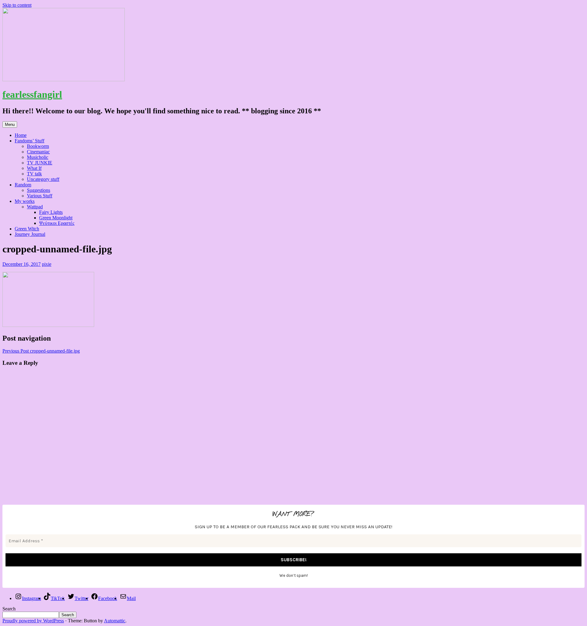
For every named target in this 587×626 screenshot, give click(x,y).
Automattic (114, 620)
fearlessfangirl (32, 94)
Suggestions (38, 190)
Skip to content (16, 5)
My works (25, 201)
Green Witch (27, 228)
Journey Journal (30, 234)
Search (9, 608)
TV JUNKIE (39, 162)
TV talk (34, 173)
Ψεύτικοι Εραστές (56, 223)
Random (23, 184)
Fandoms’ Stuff (29, 140)
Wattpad (35, 206)
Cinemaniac (38, 151)
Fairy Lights (51, 212)
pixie (46, 264)
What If (34, 168)
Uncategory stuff (43, 179)
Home (21, 135)
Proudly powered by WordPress (33, 620)
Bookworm (38, 146)
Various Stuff (39, 195)
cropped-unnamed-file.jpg (41, 350)
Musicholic (37, 157)
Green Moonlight (55, 217)
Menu (10, 124)
